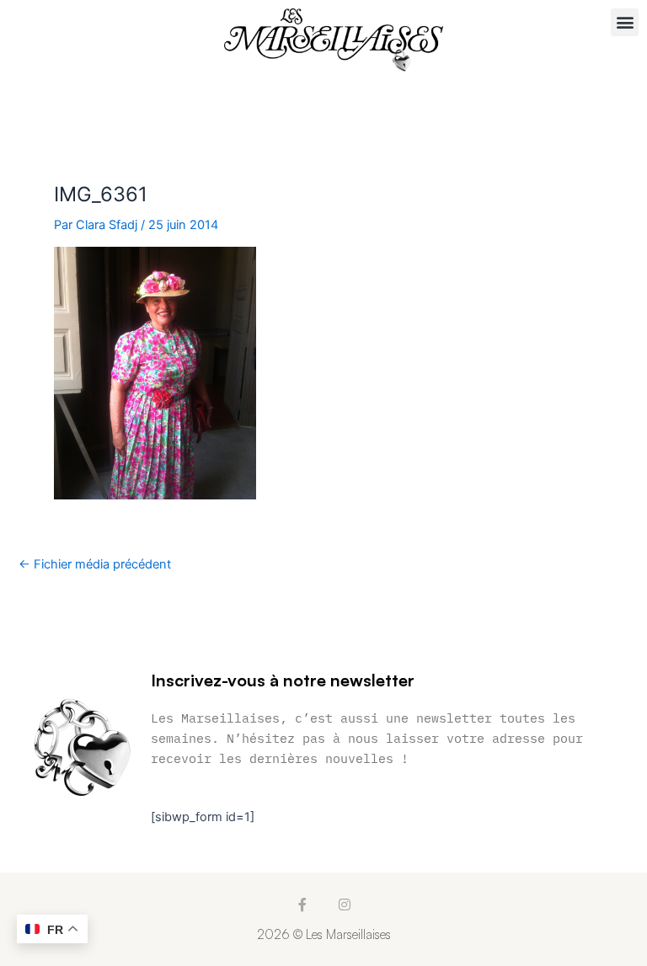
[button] (625, 22)
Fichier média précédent (95, 564)
